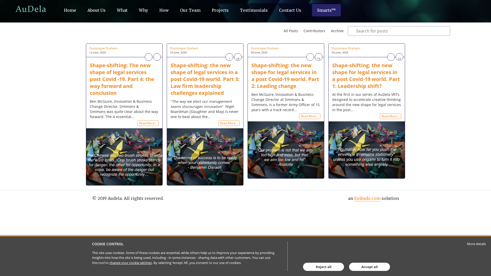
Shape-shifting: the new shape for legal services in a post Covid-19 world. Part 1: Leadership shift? (366, 75)
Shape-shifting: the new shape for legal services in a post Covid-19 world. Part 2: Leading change (285, 75)
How (164, 10)
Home (70, 10)
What (122, 10)
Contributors (314, 30)
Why (143, 10)
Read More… (148, 123)
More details (476, 243)
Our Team (190, 10)
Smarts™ (326, 10)
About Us (96, 10)
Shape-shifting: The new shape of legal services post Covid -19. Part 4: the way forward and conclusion (122, 79)
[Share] (157, 57)
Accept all (369, 266)
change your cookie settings (130, 262)
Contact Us (290, 10)
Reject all (323, 266)
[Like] (148, 57)
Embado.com (367, 198)
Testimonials (254, 10)
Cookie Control (108, 243)
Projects (220, 10)
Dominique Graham (103, 48)
